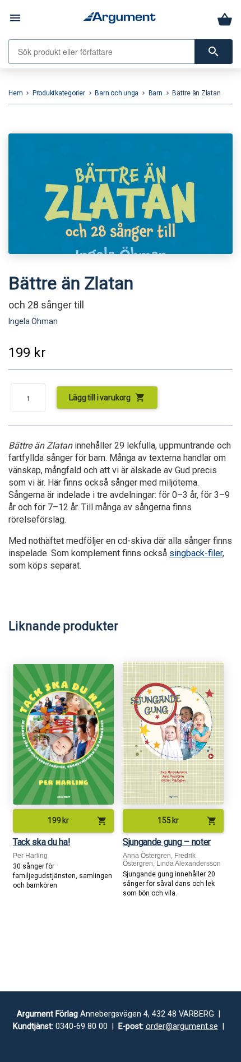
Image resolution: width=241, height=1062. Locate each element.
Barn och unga (116, 93)
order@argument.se (182, 1026)
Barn (156, 93)
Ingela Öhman (33, 321)
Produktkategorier (59, 93)
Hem (15, 93)
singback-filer (196, 553)
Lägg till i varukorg (107, 398)
